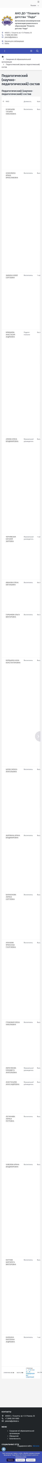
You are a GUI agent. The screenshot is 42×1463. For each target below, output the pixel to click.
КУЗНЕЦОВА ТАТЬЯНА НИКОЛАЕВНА (11, 111)
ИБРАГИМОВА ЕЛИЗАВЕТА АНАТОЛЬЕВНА (11, 1070)
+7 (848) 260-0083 (11, 35)
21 (26, 1372)
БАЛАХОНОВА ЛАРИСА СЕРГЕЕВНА (11, 896)
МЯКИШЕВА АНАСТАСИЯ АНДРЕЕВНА (10, 334)
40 (29, 1372)
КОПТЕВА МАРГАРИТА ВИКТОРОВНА (11, 1262)
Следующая (30, 1377)
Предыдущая (30, 1373)
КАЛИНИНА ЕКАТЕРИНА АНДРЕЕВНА (10, 1339)
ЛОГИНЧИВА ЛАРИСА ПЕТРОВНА (10, 1118)
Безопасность (15, 1439)
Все (27, 1375)
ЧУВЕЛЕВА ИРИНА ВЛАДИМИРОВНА (12, 1165)
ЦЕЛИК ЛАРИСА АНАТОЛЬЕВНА (11, 770)
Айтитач (36, 1446)
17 (29, 1370)
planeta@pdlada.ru (11, 37)
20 (33, 1370)
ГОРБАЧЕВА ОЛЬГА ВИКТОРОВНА (13, 615)
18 (30, 1370)
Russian (33, 5)
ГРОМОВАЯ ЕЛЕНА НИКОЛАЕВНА (13, 1023)
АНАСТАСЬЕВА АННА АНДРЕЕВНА (12, 1083)
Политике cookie (20, 1457)
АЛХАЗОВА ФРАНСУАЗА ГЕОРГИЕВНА (11, 944)
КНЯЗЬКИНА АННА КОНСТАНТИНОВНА (13, 661)
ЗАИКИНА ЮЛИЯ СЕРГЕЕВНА (12, 276)
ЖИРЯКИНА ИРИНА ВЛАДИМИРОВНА (13, 836)
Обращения (14, 1436)
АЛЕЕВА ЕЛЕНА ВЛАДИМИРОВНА (12, 440)
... (27, 1370)
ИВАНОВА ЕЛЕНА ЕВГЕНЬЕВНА (12, 583)
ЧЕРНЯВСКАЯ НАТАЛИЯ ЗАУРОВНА (11, 539)
